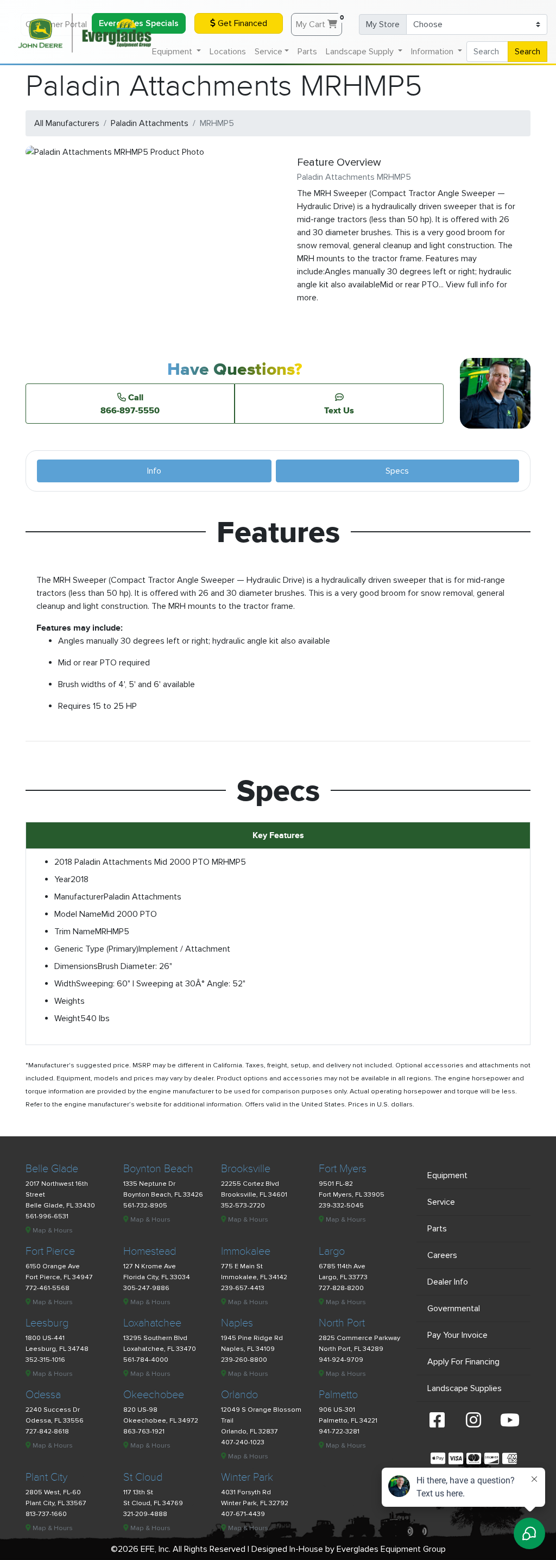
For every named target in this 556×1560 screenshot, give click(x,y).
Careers (442, 1255)
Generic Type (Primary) (96, 948)
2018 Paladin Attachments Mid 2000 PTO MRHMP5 (150, 862)
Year (62, 879)
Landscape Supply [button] (361, 51)
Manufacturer (79, 896)
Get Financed (241, 23)
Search (527, 51)
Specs (397, 471)
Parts (307, 51)
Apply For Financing (463, 1361)
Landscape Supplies (464, 1388)
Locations (228, 51)
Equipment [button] (173, 51)
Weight (67, 1018)
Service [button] (268, 51)
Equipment (447, 1175)
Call (130, 403)
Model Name (78, 914)
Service (441, 1202)
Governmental (453, 1308)
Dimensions (76, 966)
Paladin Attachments (149, 123)
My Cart (319, 22)
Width (65, 983)
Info (154, 471)
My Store (383, 24)
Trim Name (74, 931)
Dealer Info (447, 1281)
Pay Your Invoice (457, 1335)
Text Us (339, 410)
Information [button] (433, 51)
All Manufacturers (66, 123)
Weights (69, 1001)
